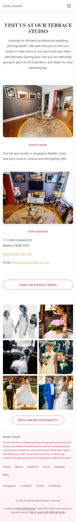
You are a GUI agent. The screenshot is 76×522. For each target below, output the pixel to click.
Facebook (55, 486)
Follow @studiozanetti (39, 420)
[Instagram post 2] (56, 322)
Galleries (32, 466)
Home (7, 466)
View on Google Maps (38, 285)
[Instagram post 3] (20, 357)
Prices (46, 466)
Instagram (9, 486)
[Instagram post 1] (20, 322)
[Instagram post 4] (56, 357)
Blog (6, 474)
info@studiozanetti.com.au (30, 262)
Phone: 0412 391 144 (17, 254)
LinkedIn (26, 486)
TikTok (40, 486)
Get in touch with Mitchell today (47, 512)
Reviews (60, 466)
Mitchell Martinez (25, 508)
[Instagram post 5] (20, 393)
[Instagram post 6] (56, 393)
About (19, 466)
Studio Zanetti (13, 6)
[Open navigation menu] (69, 6)
